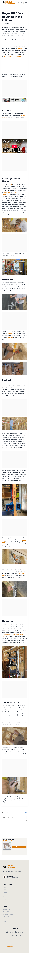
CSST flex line (10, 333)
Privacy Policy (6, 912)
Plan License (6, 917)
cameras (11, 634)
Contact (5, 899)
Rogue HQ (4, 10)
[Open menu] (26, 3)
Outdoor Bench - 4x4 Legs (18, 844)
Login (26, 812)
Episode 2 (9, 184)
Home (4, 887)
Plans (4, 890)
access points (5, 634)
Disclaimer (5, 919)
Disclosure (5, 921)
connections (10, 337)
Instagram (20, 48)
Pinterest (19, 56)
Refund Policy (6, 909)
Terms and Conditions (8, 914)
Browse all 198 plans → (15, 852)
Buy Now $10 (19, 846)
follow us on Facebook (9, 56)
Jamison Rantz (6, 23)
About (4, 897)
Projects (5, 892)
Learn (4, 894)
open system (7, 192)
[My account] (18, 3)
